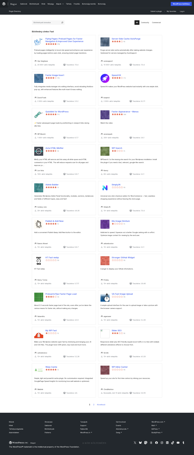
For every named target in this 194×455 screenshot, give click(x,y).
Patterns (48, 432)
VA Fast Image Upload (122, 294)
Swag (119, 432)
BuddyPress (157, 432)
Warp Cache (51, 367)
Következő (101, 405)
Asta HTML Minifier (54, 148)
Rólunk (11, 422)
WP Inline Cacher (120, 367)
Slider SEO (117, 330)
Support (83, 425)
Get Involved (121, 422)
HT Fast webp (52, 257)
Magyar (33, 443)
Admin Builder (52, 184)
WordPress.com (158, 422)
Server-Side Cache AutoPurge (126, 39)
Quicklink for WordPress (57, 111)
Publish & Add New (54, 221)
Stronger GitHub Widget (123, 257)
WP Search (117, 148)
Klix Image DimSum (121, 221)
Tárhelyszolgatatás (16, 429)
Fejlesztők (84, 429)
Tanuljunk (83, 422)
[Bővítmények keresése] (62, 22)
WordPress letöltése (181, 4)
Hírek (11, 425)
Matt (154, 425)
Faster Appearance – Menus (125, 111)
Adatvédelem (14, 432)
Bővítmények (49, 429)
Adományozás (122, 429)
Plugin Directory (15, 11)
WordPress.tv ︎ (86, 432)
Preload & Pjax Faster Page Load (61, 294)
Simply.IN (116, 184)
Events (118, 425)
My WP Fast (51, 330)
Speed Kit (116, 75)
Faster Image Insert (54, 75)
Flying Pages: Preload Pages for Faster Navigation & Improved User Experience (64, 40)
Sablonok (48, 425)
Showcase (48, 422)
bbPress (156, 429)
